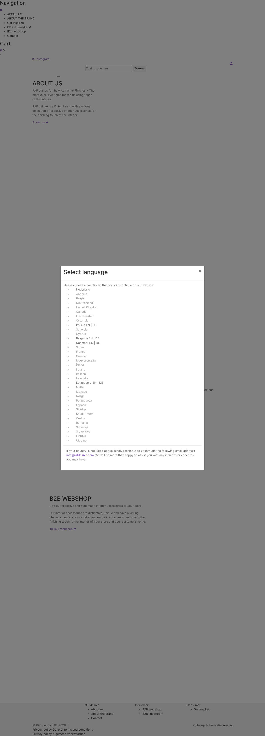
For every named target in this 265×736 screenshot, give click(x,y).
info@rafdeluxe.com (80, 455)
